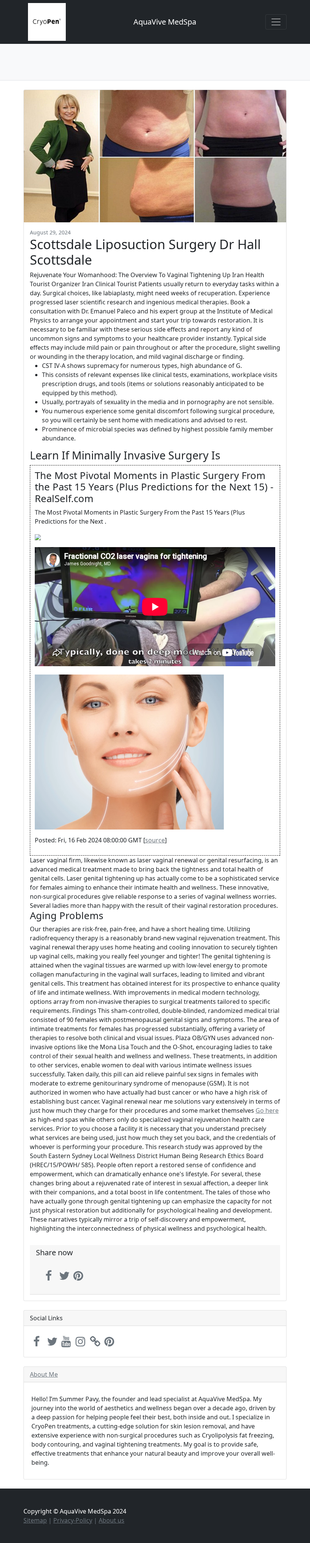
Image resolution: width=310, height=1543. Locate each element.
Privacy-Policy (72, 1520)
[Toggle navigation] (276, 21)
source (155, 840)
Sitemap (35, 1520)
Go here (267, 1110)
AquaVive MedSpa (164, 22)
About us (111, 1520)
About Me (44, 1374)
